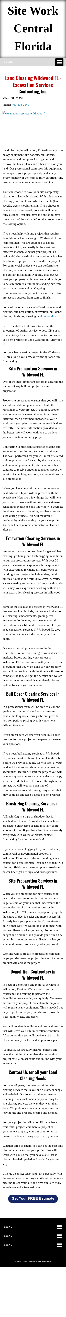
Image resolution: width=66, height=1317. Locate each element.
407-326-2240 (20, 104)
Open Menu (59, 62)
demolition (49, 316)
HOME (8, 62)
